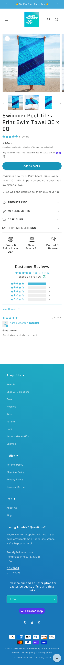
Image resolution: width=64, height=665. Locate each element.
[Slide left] (3, 103)
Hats (9, 429)
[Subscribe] (53, 599)
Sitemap (11, 443)
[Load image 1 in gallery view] (15, 102)
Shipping (6, 147)
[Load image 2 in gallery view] (31, 102)
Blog (9, 515)
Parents (11, 421)
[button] (6, 19)
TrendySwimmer (21, 648)
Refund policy (28, 652)
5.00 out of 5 (41, 273)
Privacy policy (45, 652)
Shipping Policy (16, 472)
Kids (9, 414)
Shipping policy (43, 657)
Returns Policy (15, 464)
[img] (10, 318)
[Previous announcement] (6, 4)
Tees (9, 399)
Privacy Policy (15, 479)
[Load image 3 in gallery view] (48, 102)
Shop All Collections (18, 391)
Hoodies (11, 406)
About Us (12, 507)
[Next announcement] (58, 4)
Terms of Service (16, 487)
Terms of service (24, 657)
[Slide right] (60, 103)
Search (11, 384)
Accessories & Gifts (18, 436)
